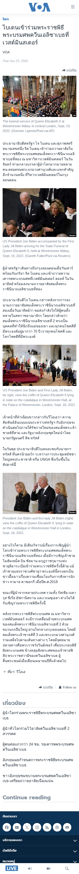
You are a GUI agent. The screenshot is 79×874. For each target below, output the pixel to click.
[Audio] (29, 868)
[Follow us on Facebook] (7, 827)
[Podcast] (57, 827)
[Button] (69, 70)
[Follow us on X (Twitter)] (27, 827)
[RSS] (47, 827)
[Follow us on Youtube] (17, 827)
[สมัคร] (67, 827)
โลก (6, 19)
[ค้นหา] (67, 868)
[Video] (48, 868)
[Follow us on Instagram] (37, 827)
